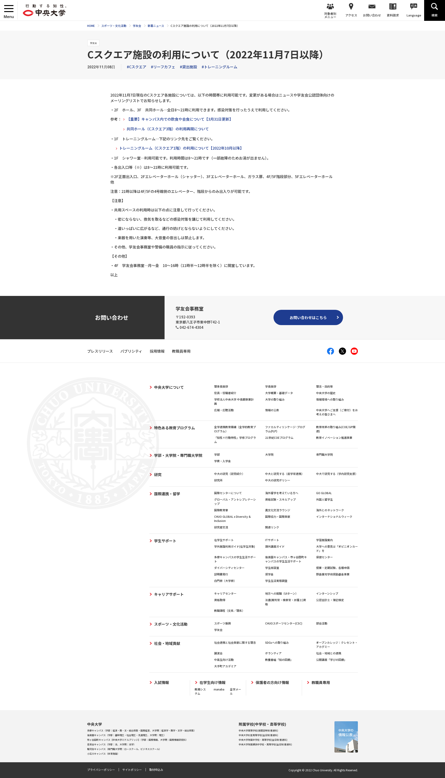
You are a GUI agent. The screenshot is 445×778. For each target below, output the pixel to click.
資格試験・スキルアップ (280, 499)
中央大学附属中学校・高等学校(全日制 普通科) (263, 739)
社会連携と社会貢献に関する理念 (235, 642)
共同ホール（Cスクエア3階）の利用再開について (168, 129)
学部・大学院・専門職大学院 (178, 455)
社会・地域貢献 (167, 643)
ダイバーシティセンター (229, 568)
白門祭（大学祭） (225, 581)
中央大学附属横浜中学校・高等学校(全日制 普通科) (265, 744)
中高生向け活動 (224, 660)
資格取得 (219, 600)
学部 (217, 454)
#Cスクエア (136, 66)
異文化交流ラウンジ (277, 510)
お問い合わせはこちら (308, 317)
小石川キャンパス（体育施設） (103, 753)
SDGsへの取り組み (277, 642)
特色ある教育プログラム (174, 427)
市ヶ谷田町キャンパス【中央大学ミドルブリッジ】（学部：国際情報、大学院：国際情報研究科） (137, 739)
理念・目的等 (324, 386)
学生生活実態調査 (276, 581)
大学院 (269, 454)
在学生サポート (224, 540)
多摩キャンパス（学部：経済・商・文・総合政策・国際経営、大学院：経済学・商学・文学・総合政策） (141, 730)
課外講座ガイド (275, 546)
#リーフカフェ (163, 66)
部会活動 (321, 623)
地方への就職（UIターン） (281, 593)
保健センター (324, 557)
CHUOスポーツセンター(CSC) (283, 623)
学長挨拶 (270, 386)
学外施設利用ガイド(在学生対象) (234, 546)
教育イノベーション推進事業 (334, 437)
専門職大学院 (324, 454)
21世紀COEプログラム (279, 437)
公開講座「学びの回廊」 (331, 660)
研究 (158, 474)
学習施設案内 (324, 540)
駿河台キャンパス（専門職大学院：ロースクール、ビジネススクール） (124, 749)
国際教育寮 (221, 510)
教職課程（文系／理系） (229, 610)
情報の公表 (272, 410)
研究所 (218, 480)
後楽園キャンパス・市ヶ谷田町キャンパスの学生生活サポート (286, 559)
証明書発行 (221, 574)
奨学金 (269, 574)
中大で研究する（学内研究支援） (337, 474)
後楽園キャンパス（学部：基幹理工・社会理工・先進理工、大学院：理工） (126, 735)
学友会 (218, 630)
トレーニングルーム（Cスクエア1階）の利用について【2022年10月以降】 (181, 148)
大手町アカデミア (225, 666)
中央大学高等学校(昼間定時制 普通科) (258, 730)
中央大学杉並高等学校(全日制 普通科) (258, 735)
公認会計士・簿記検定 (330, 600)
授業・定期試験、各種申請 (333, 568)
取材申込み (156, 770)
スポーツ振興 (222, 623)
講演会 (218, 653)
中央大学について (169, 387)
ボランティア (273, 653)
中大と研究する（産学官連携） (284, 474)
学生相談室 (272, 568)
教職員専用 (321, 682)
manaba (219, 689)
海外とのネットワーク (330, 510)
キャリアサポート (169, 594)
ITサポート (272, 540)
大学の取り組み (275, 399)
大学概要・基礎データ (279, 393)
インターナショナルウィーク (334, 516)
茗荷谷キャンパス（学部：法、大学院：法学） (111, 744)
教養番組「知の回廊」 (279, 660)
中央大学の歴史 (326, 393)
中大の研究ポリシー (277, 480)
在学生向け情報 (213, 682)
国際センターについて (228, 493)
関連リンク (272, 527)
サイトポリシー (132, 770)
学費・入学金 (222, 461)
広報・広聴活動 (224, 410)
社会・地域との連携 (328, 653)
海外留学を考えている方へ (281, 493)
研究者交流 (221, 527)
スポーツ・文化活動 (171, 624)
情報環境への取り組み (330, 399)
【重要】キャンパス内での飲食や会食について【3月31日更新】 (180, 119)
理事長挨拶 (221, 386)
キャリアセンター (225, 593)
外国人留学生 (324, 499)
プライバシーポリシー (101, 770)
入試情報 (161, 682)
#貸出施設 (188, 66)
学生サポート (165, 540)
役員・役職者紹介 (225, 393)
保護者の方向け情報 (272, 682)
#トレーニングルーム (219, 66)
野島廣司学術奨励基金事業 (333, 574)
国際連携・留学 (167, 493)
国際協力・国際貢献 (277, 516)
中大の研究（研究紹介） (229, 474)
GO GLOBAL (324, 493)
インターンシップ (327, 593)
